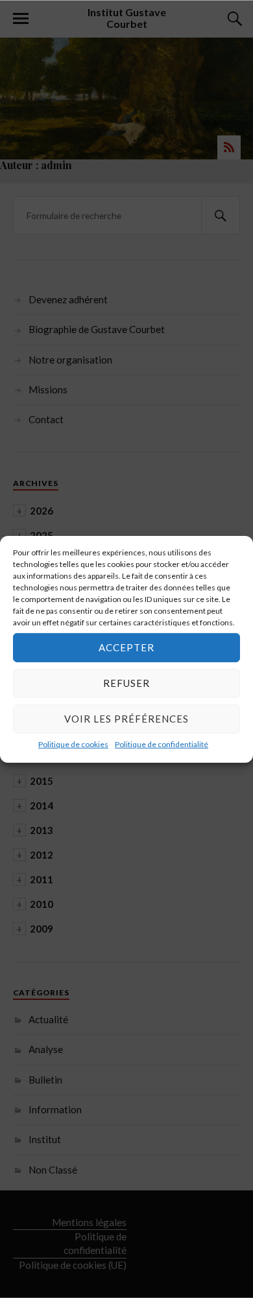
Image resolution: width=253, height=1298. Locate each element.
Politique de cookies (73, 743)
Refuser (126, 683)
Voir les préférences (126, 718)
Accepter (126, 647)
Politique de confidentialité (161, 743)
